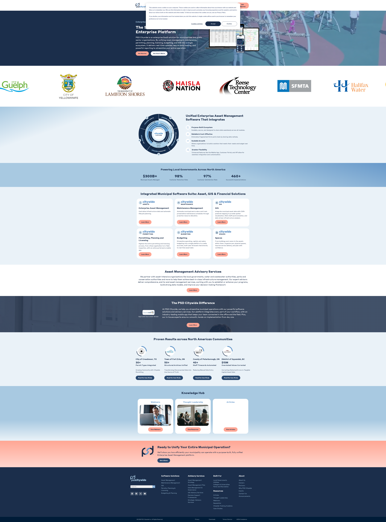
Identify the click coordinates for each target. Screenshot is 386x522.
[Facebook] (136, 493)
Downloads (212, 519)
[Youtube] (144, 493)
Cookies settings (197, 24)
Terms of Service (227, 519)
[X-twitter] (140, 493)
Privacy (197, 519)
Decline (229, 24)
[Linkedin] (132, 493)
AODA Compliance (242, 519)
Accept (213, 24)
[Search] (154, 486)
